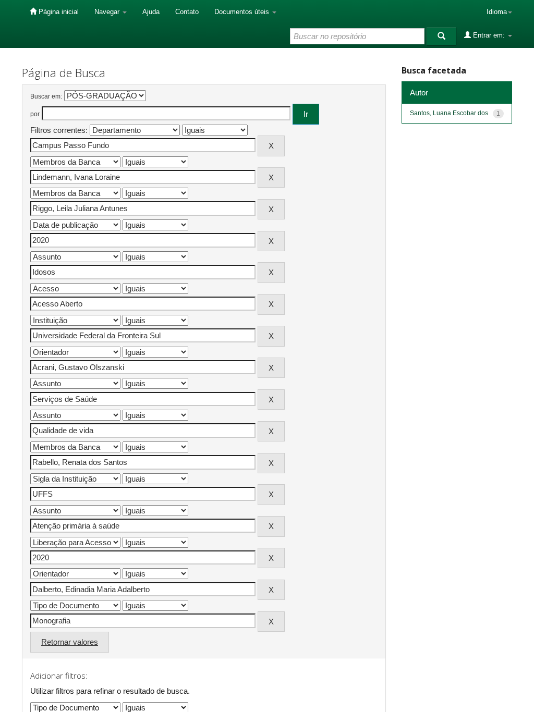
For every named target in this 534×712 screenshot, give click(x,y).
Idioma (497, 12)
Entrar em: (489, 35)
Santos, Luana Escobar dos (449, 113)
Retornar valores (69, 641)
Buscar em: (46, 96)
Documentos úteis (242, 12)
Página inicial (58, 12)
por (35, 114)
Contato (187, 12)
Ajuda (151, 12)
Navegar (108, 12)
